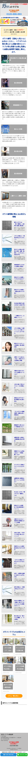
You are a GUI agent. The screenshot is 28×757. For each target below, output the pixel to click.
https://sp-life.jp (4, 740)
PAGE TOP (24, 665)
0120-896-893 (14, 14)
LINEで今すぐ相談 (23, 754)
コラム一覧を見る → (14, 696)
